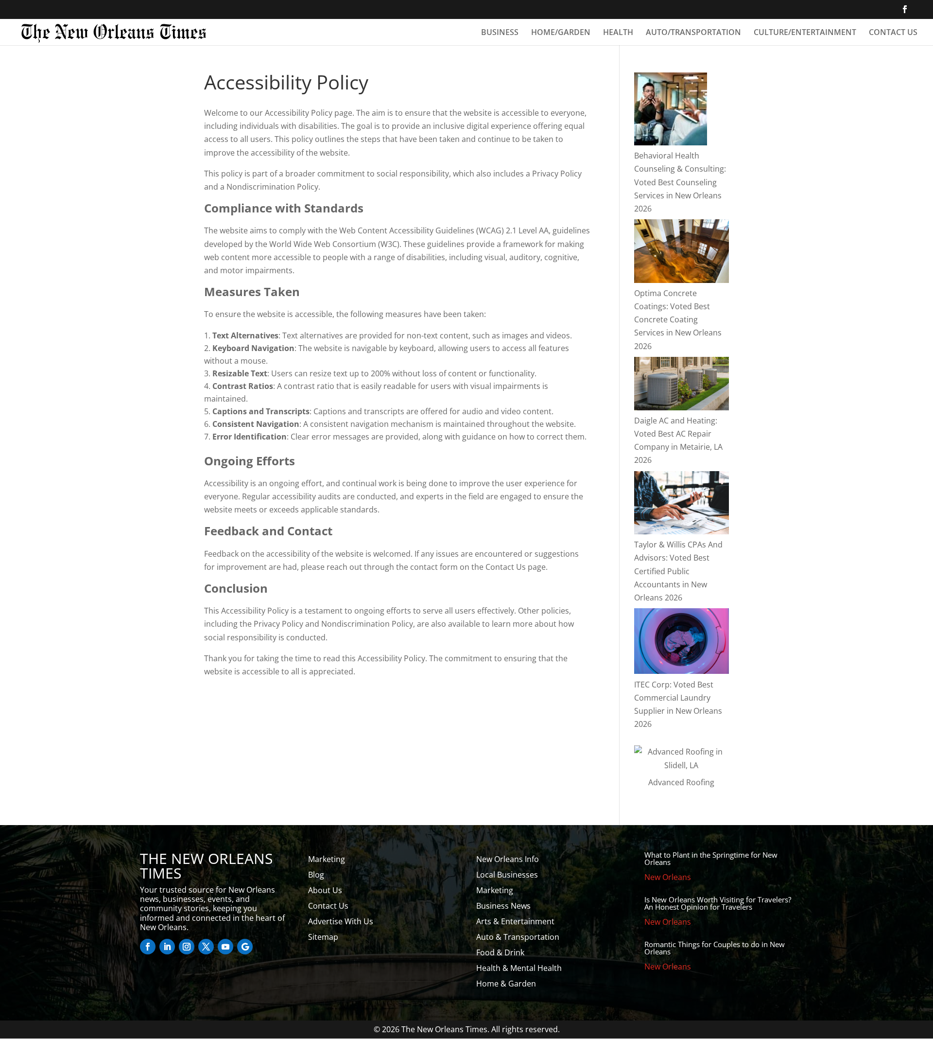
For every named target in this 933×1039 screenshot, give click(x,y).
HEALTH (618, 33)
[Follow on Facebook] (148, 946)
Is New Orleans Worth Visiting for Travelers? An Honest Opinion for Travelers (717, 903)
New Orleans (667, 877)
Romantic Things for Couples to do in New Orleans (714, 947)
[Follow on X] (206, 946)
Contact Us (328, 905)
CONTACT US (893, 33)
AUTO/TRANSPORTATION (693, 33)
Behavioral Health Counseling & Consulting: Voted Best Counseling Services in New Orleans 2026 (680, 182)
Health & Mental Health (519, 968)
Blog (316, 874)
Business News (503, 905)
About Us (325, 890)
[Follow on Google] (245, 946)
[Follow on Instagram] (186, 946)
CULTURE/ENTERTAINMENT (805, 33)
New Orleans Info (507, 859)
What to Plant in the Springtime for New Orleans (711, 858)
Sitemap (323, 937)
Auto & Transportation (517, 937)
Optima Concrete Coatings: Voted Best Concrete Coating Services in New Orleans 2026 (678, 320)
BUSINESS (499, 33)
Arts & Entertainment (515, 921)
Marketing (326, 859)
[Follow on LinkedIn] (167, 946)
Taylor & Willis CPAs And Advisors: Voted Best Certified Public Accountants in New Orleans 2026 (678, 571)
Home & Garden (506, 983)
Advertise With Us (340, 921)
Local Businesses (507, 874)
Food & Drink (500, 952)
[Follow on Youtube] (225, 946)
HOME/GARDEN (560, 33)
